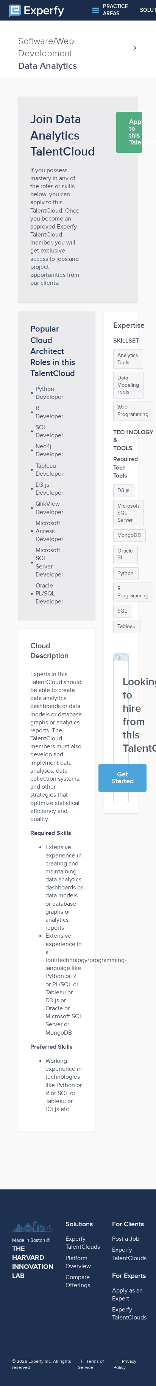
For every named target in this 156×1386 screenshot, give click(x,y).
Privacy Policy (125, 1364)
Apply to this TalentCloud (135, 132)
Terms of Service (91, 1364)
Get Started (122, 777)
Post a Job (125, 1239)
